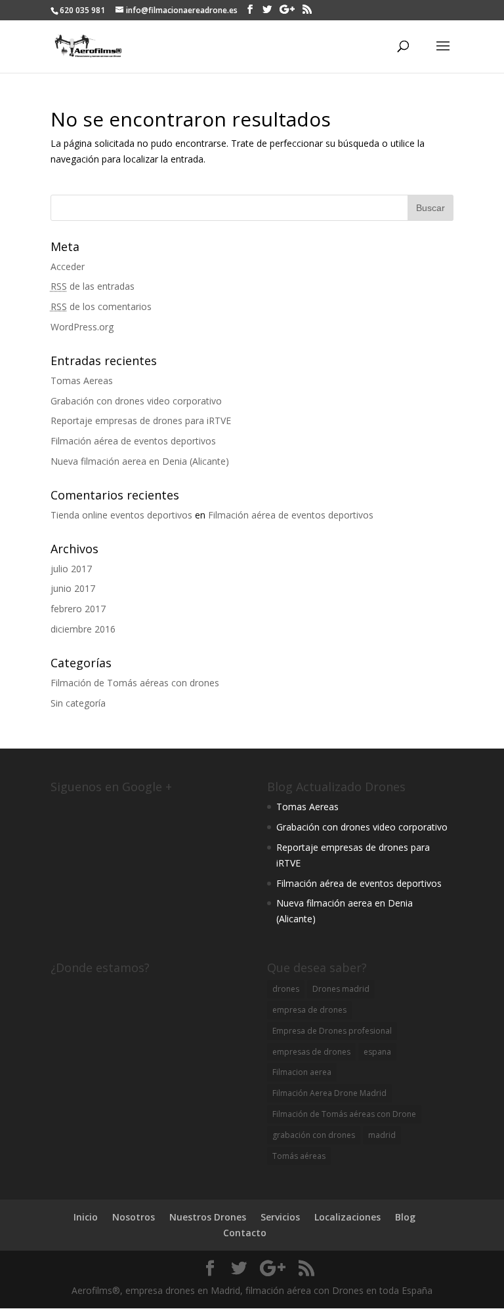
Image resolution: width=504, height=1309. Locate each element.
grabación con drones (313, 1135)
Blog (405, 1217)
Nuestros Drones (207, 1217)
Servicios (280, 1217)
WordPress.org (82, 327)
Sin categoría (78, 703)
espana (377, 1051)
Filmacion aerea (301, 1072)
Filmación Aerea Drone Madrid (329, 1093)
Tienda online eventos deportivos (121, 515)
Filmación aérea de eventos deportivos (133, 441)
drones (285, 988)
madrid (382, 1135)
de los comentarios (101, 306)
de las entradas (93, 286)
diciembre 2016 (83, 629)
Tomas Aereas (82, 380)
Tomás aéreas (299, 1156)
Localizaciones (347, 1217)
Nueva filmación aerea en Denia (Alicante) (140, 461)
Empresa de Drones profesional (332, 1030)
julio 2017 (71, 568)
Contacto (244, 1232)
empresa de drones (309, 1009)
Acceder (68, 266)
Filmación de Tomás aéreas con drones (135, 682)
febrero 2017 (78, 608)
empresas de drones (311, 1051)
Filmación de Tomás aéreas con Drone (344, 1114)
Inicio (86, 1217)
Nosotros (133, 1217)
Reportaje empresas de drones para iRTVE (141, 420)
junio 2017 (73, 588)
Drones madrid (340, 988)
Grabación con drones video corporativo (136, 401)
